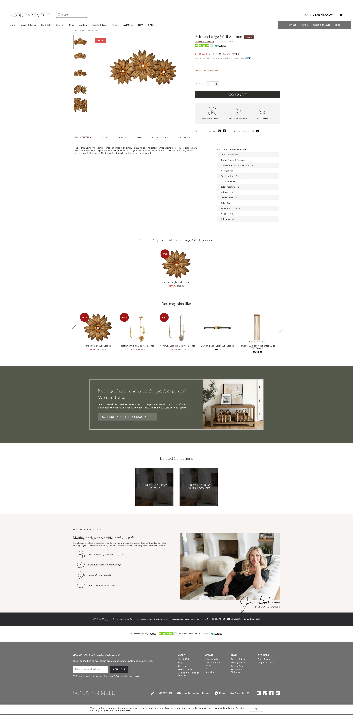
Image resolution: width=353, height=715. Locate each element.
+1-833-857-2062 (217, 619)
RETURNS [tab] (123, 137)
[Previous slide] (74, 329)
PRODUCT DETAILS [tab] (82, 137)
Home (75, 30)
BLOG (337, 25)
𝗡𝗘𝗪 (140, 25)
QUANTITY (199, 83)
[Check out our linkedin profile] (278, 693)
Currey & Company (204, 41)
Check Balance (265, 659)
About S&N (183, 659)
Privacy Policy (238, 662)
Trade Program (185, 669)
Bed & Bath (46, 25)
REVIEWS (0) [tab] (184, 137)
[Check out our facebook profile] (271, 693)
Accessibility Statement (237, 670)
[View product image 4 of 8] (80, 89)
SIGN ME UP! (119, 669)
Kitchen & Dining (28, 25)
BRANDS (292, 25)
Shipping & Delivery (214, 659)
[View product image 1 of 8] (80, 42)
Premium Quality (262, 118)
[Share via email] (257, 131)
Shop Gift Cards (266, 662)
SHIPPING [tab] (104, 137)
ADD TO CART (237, 94)
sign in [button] (307, 15)
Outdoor (60, 25)
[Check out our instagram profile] (259, 693)
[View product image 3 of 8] (80, 73)
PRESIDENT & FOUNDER (267, 606)
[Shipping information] (237, 54)
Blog (180, 662)
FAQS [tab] (139, 137)
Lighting (83, 25)
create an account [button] (323, 15)
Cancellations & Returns (212, 664)
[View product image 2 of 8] (80, 57)
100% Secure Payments (237, 118)
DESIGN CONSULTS (321, 25)
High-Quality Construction (212, 118)
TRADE (304, 25)
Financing (209, 672)
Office (71, 25)
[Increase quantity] (216, 84)
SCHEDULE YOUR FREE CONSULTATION (127, 417)
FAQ (206, 668)
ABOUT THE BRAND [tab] (160, 137)
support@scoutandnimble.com (245, 619)
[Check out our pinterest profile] (265, 693)
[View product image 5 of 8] (80, 104)
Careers (182, 666)
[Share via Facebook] (224, 131)
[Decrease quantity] (208, 84)
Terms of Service (239, 659)
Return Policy (237, 666)
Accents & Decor (99, 25)
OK (256, 709)
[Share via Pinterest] (219, 131)
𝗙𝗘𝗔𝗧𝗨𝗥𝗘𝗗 (127, 25)
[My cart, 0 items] (341, 15)
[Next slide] (281, 329)
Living (12, 25)
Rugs (114, 25)
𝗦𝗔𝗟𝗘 (151, 25)
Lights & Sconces (92, 30)
